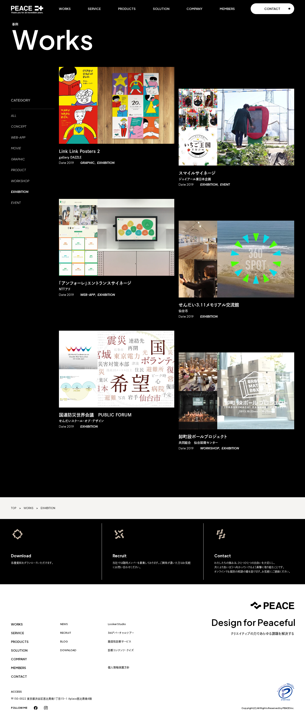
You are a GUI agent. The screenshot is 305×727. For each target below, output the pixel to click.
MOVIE (16, 148)
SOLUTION (161, 9)
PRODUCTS (127, 9)
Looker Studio (117, 624)
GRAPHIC (18, 159)
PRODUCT (18, 170)
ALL (13, 115)
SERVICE (94, 9)
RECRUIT (65, 632)
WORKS (65, 9)
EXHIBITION (19, 192)
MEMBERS (227, 9)
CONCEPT (18, 126)
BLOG (64, 641)
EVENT (16, 202)
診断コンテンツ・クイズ (121, 650)
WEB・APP (18, 137)
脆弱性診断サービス (119, 641)
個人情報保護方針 (118, 667)
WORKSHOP (20, 181)
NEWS (64, 624)
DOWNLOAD (68, 650)
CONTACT (19, 676)
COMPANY (195, 9)
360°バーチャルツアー (121, 632)
